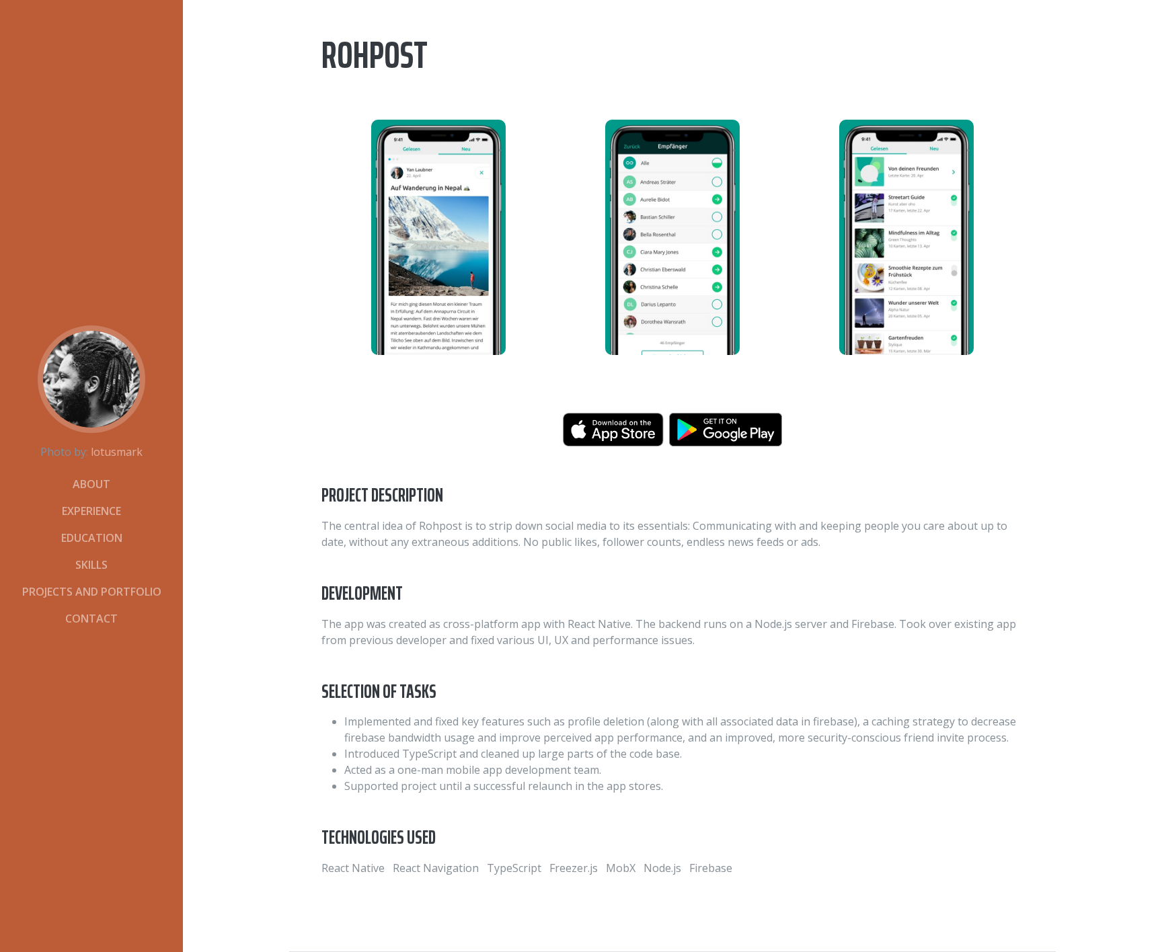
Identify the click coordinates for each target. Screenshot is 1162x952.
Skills (91, 564)
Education (91, 537)
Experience (91, 511)
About (91, 484)
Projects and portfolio (91, 591)
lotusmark (117, 451)
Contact (91, 618)
